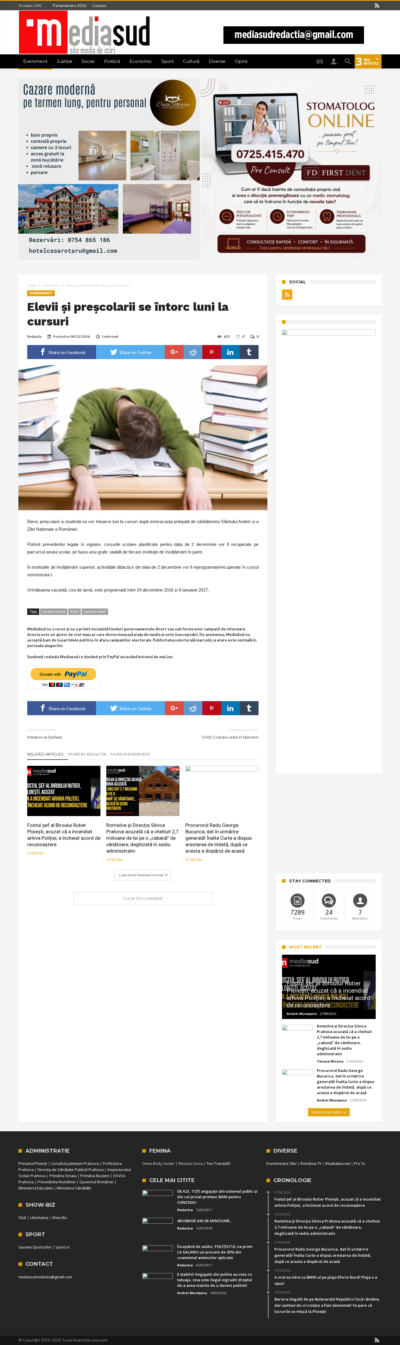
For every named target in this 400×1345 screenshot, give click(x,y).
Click (22, 1217)
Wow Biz (59, 1217)
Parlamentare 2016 (69, 5)
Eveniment (51, 285)
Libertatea (39, 1217)
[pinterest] (211, 352)
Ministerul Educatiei (35, 1188)
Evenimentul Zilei (281, 1163)
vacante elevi (95, 611)
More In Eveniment (130, 754)
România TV (311, 1163)
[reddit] (193, 352)
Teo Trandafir (218, 1163)
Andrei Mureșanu (302, 1013)
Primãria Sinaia (62, 1175)
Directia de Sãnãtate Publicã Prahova (70, 1169)
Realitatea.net (337, 1163)
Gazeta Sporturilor (35, 1247)
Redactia (34, 336)
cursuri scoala (53, 611)
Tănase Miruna (330, 1061)
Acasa (31, 285)
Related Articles (45, 754)
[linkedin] (230, 352)
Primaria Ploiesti (32, 1163)
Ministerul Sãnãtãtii (74, 1188)
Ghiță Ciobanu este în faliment (230, 733)
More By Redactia (87, 754)
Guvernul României (96, 1181)
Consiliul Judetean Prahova (75, 1163)
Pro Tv (359, 1163)
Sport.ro (62, 1247)
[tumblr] (249, 352)
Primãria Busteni (95, 1175)
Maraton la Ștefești (44, 733)
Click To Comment (143, 898)
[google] (174, 352)
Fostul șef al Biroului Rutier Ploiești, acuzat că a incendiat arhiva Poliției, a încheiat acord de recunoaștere (63, 834)
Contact (99, 5)
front (74, 611)
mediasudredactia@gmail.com (45, 1277)
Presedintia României (56, 1181)
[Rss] (377, 5)
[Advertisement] (329, 824)
